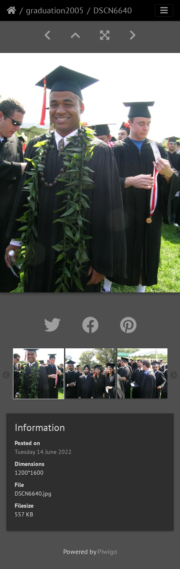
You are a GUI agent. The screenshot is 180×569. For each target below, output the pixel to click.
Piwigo (107, 551)
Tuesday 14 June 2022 (43, 452)
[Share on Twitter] (55, 325)
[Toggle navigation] (164, 10)
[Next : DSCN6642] (132, 35)
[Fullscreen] (104, 35)
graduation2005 (55, 10)
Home (11, 10)
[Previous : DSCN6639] (47, 35)
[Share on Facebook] (93, 325)
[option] (38, 373)
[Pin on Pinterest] (128, 325)
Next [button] (174, 375)
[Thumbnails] (75, 35)
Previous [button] (6, 375)
